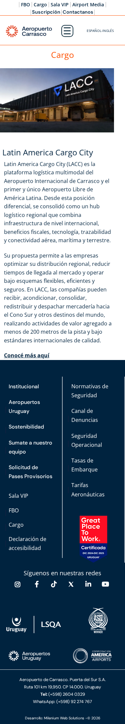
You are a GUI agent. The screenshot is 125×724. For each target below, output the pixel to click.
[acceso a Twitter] (71, 584)
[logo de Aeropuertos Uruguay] (30, 656)
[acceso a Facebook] (36, 584)
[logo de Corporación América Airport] (93, 656)
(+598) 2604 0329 (66, 694)
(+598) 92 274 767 (74, 701)
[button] (100, 31)
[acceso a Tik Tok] (54, 584)
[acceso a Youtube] (105, 584)
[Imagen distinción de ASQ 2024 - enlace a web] (98, 620)
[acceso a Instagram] (17, 584)
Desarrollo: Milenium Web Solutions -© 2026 (62, 718)
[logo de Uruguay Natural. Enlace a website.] (34, 624)
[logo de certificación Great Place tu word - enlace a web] (93, 539)
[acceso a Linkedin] (88, 584)
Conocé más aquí (26, 355)
